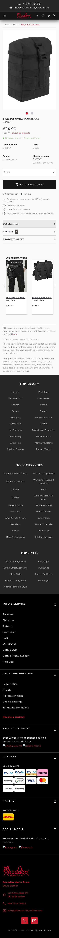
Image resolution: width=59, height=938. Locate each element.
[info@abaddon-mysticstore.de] (34, 920)
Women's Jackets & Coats (43, 497)
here (14, 334)
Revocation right (13, 695)
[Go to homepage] (29, 15)
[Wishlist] (43, 15)
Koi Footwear (15, 430)
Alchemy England (44, 443)
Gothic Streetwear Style (15, 568)
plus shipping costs (21, 133)
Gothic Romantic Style (15, 586)
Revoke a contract (13, 717)
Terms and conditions (16, 707)
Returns (8, 626)
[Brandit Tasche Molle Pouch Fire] (29, 69)
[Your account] (48, 15)
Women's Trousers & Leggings (43, 481)
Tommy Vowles (43, 449)
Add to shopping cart (31, 184)
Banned (15, 404)
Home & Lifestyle (43, 524)
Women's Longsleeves (44, 473)
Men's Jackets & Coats (15, 518)
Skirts (44, 489)
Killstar (15, 392)
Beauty (15, 530)
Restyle (43, 404)
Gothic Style (10, 650)
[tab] (29, 223)
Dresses (15, 489)
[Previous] (3, 285)
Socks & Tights (15, 505)
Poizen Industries (43, 417)
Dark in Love (43, 398)
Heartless (15, 417)
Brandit (7, 122)
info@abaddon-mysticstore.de (32, 7)
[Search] (37, 15)
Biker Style (43, 580)
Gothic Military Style (15, 580)
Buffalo (43, 423)
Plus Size (8, 661)
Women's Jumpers (15, 481)
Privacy (7, 689)
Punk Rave (43, 392)
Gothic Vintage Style (15, 561)
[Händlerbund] (32, 745)
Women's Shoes (44, 505)
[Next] (55, 285)
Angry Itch (15, 423)
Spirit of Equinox (15, 449)
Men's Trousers (43, 511)
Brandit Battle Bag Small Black (42, 299)
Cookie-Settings (12, 701)
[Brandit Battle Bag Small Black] (42, 276)
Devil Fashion (15, 398)
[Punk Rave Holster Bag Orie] (16, 276)
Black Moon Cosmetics (43, 430)
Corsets (15, 497)
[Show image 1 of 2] (27, 113)
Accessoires (44, 530)
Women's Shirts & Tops (15, 473)
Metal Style (15, 574)
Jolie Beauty (15, 436)
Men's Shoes (44, 518)
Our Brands (9, 644)
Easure (15, 411)
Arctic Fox (15, 443)
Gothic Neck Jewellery (16, 655)
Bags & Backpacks (15, 537)
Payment (8, 614)
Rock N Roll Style (43, 574)
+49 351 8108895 (32, 4)
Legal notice (10, 684)
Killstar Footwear (43, 537)
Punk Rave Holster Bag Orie (15, 299)
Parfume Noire (43, 436)
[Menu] (5, 15)
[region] (29, 72)
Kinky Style (43, 561)
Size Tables (9, 632)
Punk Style (43, 568)
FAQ (5, 638)
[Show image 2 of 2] (32, 113)
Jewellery (15, 524)
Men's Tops (15, 511)
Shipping (8, 620)
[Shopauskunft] (13, 745)
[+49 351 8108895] (24, 920)
